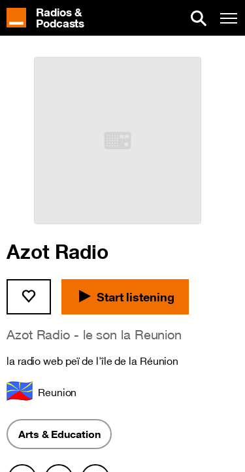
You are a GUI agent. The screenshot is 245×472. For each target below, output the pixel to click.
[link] (52, 18)
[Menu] (228, 18)
